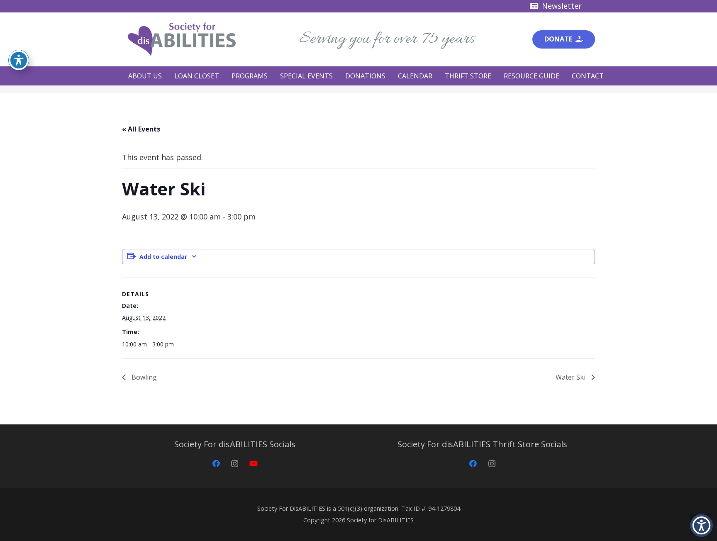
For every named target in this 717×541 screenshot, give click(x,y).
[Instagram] (234, 463)
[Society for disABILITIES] (181, 39)
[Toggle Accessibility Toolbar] (19, 60)
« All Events (141, 129)
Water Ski (571, 377)
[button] (166, 75)
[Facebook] (216, 463)
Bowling (143, 377)
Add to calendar (163, 257)
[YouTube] (253, 463)
